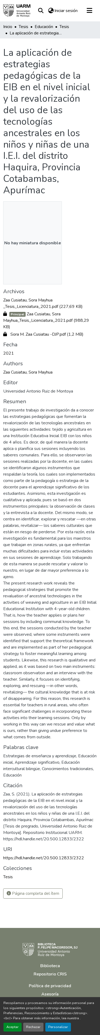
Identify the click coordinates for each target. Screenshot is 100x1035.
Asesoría (50, 994)
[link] (50, 303)
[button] (16, 10)
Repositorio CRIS (50, 974)
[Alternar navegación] (89, 11)
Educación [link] (44, 27)
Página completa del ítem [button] (35, 893)
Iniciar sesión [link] (66, 11)
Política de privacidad (50, 986)
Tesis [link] (23, 27)
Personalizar (58, 1027)
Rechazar (33, 1027)
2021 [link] (8, 353)
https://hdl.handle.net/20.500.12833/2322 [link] (43, 858)
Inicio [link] (7, 27)
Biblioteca (50, 966)
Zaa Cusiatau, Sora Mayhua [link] (28, 372)
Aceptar (12, 1027)
